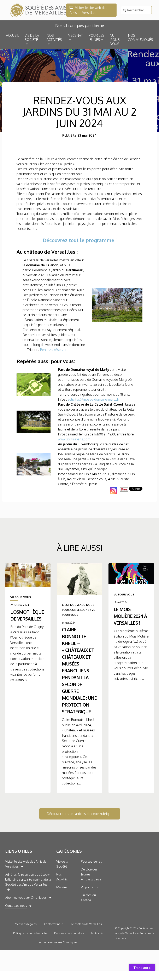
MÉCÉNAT (75, 35)
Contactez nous (54, 924)
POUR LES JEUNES (96, 37)
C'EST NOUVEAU (73, 604)
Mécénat (62, 887)
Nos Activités (62, 876)
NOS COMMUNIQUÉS (140, 37)
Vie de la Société (62, 863)
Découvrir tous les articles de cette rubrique (79, 814)
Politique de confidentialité (30, 933)
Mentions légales (26, 924)
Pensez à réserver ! (54, 350)
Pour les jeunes (91, 861)
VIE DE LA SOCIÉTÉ (32, 37)
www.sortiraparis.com (74, 439)
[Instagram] (113, 490)
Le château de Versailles (86, 924)
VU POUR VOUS (115, 39)
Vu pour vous (90, 887)
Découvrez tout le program (75, 240)
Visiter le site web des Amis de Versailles (88, 10)
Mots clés (97, 933)
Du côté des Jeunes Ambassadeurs (91, 874)
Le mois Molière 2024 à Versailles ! (130, 616)
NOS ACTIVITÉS (54, 37)
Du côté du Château (88, 897)
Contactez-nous (16, 906)
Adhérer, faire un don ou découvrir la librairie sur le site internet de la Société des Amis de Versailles (28, 879)
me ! (112, 240)
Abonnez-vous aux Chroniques (26, 897)
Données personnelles (69, 933)
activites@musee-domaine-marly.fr (93, 399)
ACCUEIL (12, 35)
